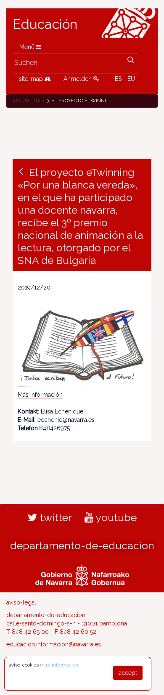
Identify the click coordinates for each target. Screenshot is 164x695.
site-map (32, 78)
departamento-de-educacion (82, 545)
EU (131, 78)
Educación (45, 24)
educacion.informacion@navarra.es (53, 644)
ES (118, 78)
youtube (115, 517)
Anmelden (78, 78)
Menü (27, 47)
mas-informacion (59, 665)
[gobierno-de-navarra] (82, 574)
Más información (40, 394)
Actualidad (28, 100)
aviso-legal (21, 602)
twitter (54, 517)
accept (128, 672)
